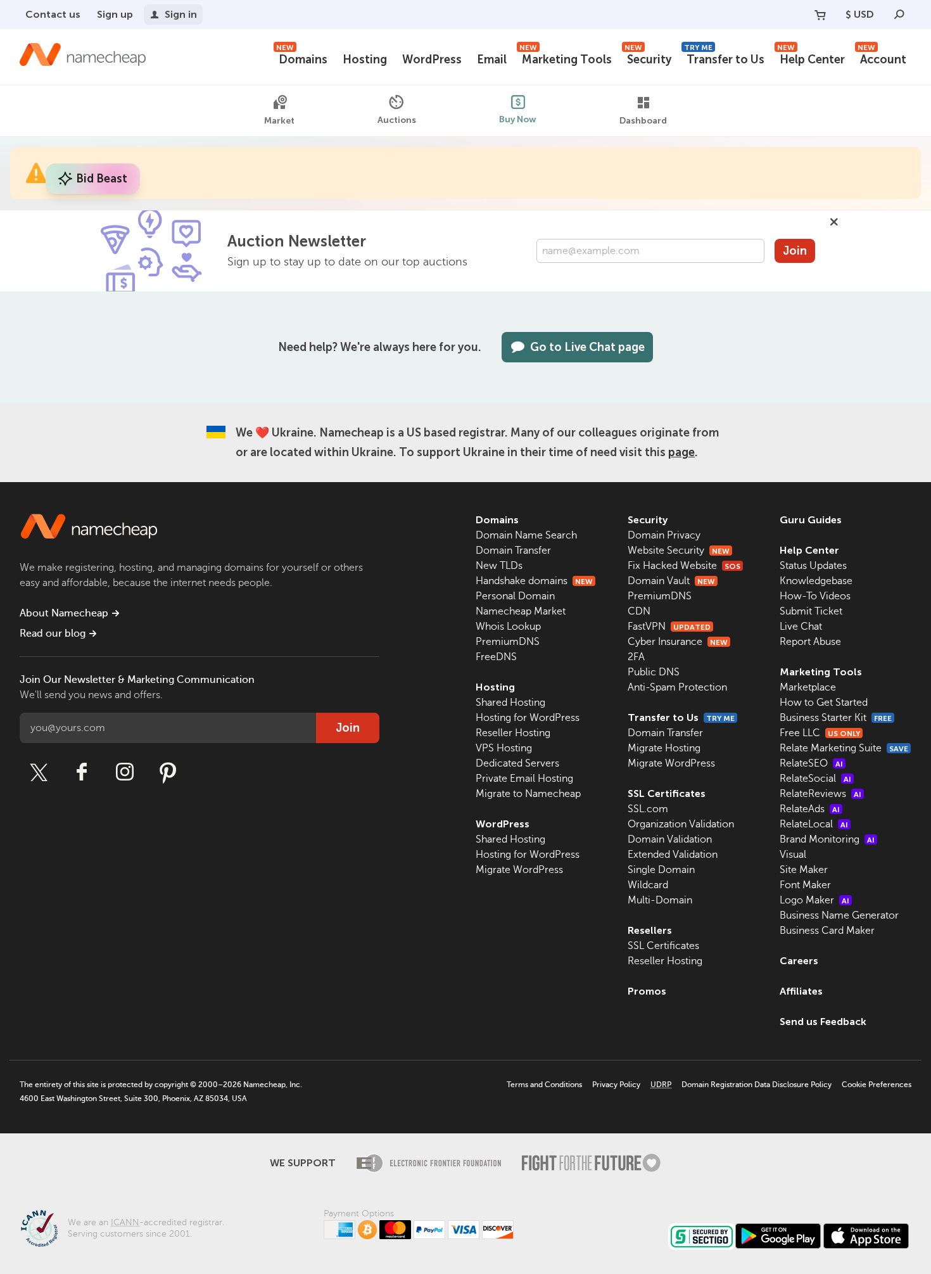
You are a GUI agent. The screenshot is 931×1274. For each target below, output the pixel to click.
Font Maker (805, 885)
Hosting (365, 60)
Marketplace (808, 687)
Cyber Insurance (678, 641)
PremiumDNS (508, 641)
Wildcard (648, 885)
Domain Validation (670, 839)
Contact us (52, 14)
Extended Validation (673, 854)
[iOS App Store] (866, 1236)
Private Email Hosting (524, 778)
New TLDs (499, 565)
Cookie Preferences (876, 1084)
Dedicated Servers (517, 763)
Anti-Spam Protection (677, 687)
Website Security (679, 550)
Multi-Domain (660, 900)
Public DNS (654, 672)
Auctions (396, 120)
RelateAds (810, 809)
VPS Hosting (504, 748)
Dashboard (643, 120)
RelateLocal (814, 824)
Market (279, 120)
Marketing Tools (565, 58)
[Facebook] (82, 772)
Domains (301, 58)
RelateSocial (815, 778)
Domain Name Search (526, 535)
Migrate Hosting (664, 748)
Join (795, 251)
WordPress (432, 60)
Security (647, 58)
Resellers (650, 930)
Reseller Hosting (513, 733)
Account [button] (882, 58)
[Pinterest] (168, 772)
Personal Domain (515, 596)
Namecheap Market (521, 611)
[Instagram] (125, 772)
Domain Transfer (513, 550)
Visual (793, 854)
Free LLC (820, 733)
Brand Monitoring (827, 839)
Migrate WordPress (519, 870)
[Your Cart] (820, 15)
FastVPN (669, 626)
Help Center (811, 58)
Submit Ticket (811, 611)
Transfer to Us (724, 58)
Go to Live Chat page (587, 347)
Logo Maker (814, 900)
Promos (647, 991)
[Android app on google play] (778, 1236)
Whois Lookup (508, 626)
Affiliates (801, 991)
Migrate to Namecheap (528, 793)
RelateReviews (820, 793)
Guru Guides (811, 520)
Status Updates (813, 565)
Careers (799, 961)
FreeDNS (496, 657)
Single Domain (661, 870)
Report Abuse (810, 641)
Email (492, 60)
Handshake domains (534, 581)
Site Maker (804, 870)
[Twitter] (39, 772)
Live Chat (801, 626)
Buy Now (517, 119)
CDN (639, 611)
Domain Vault (671, 581)
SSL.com (648, 809)
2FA (636, 657)
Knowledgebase (816, 581)
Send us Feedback (823, 1022)
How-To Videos (815, 596)
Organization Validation (681, 824)
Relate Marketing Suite (844, 748)
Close (834, 221)
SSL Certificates (667, 793)
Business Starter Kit (836, 717)
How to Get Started (824, 702)
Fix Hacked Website (684, 565)
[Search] (899, 15)
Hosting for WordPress (528, 717)
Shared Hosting (510, 702)
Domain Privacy (664, 535)
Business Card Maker (827, 930)
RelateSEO (811, 763)
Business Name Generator (839, 915)
